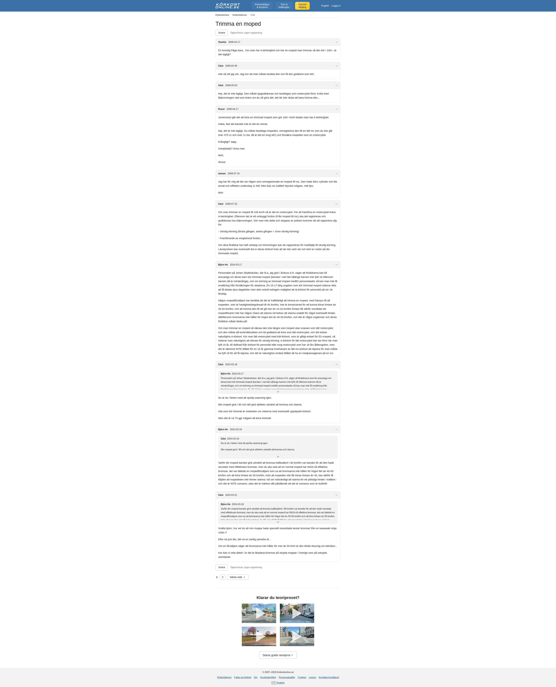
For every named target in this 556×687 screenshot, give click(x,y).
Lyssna (312, 677)
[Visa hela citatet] (278, 391)
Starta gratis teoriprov (276, 655)
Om (255, 677)
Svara (221, 32)
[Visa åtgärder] (337, 42)
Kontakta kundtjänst (329, 677)
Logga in (336, 5)
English (325, 5)
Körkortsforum (224, 677)
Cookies (302, 677)
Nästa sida (236, 577)
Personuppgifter (287, 677)
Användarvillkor (268, 677)
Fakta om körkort (242, 677)
